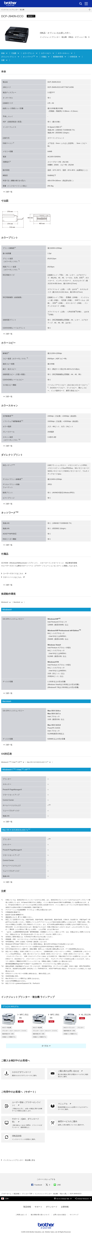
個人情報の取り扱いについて (40, 1214)
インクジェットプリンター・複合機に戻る (19, 1160)
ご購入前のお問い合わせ (69, 1071)
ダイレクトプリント (9, 57)
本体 (3, 53)
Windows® (4, 602)
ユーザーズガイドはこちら (13, 573)
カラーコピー (46, 53)
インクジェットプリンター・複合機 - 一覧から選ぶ (51, 1194)
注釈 (3, 60)
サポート (38, 1207)
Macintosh (17, 602)
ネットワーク (29, 57)
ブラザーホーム (6, 1194)
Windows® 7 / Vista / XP (11, 762)
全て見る (45, 1046)
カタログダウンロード (21, 1072)
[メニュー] (86, 3)
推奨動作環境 (58, 57)
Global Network (83, 1199)
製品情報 (17, 1194)
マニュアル (63, 1104)
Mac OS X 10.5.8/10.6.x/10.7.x (37, 762)
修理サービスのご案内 (67, 1121)
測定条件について (11, 917)
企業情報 (65, 1207)
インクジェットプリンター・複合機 (12, 9)
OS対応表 (74, 57)
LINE (59, 1185)
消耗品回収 (17, 1136)
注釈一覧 (9, 192)
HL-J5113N (85, 1015)
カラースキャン (64, 53)
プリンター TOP (27, 1194)
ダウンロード (51, 1207)
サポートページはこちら (12, 577)
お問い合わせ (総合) (59, 1214)
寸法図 (14, 53)
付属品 (44, 57)
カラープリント (29, 53)
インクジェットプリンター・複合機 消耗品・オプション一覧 (63, 37)
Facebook (38, 1185)
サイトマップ (74, 1214)
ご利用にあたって (21, 1214)
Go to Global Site (63, 1199)
